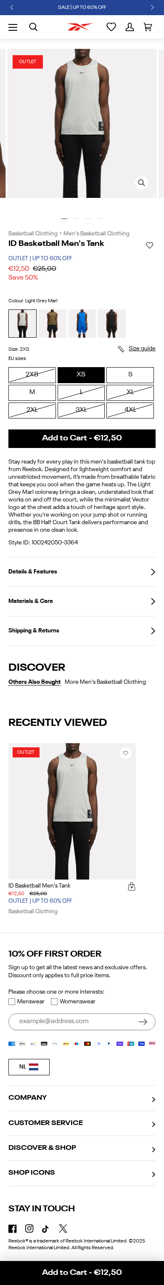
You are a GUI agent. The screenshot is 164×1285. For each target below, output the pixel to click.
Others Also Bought (34, 682)
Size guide (142, 349)
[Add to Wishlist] (150, 245)
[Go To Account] (130, 27)
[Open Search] (33, 27)
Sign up (143, 1021)
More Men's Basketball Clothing (105, 682)
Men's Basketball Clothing (96, 234)
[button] (11, 7)
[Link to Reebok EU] (80, 27)
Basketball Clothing (33, 234)
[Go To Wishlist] (111, 27)
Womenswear (77, 1002)
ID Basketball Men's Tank (39, 886)
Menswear (31, 1002)
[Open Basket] (148, 27)
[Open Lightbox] (141, 182)
